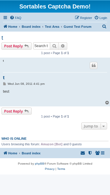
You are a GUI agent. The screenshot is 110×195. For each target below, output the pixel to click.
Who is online (13, 138)
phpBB (39, 163)
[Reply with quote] (93, 65)
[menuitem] (15, 17)
